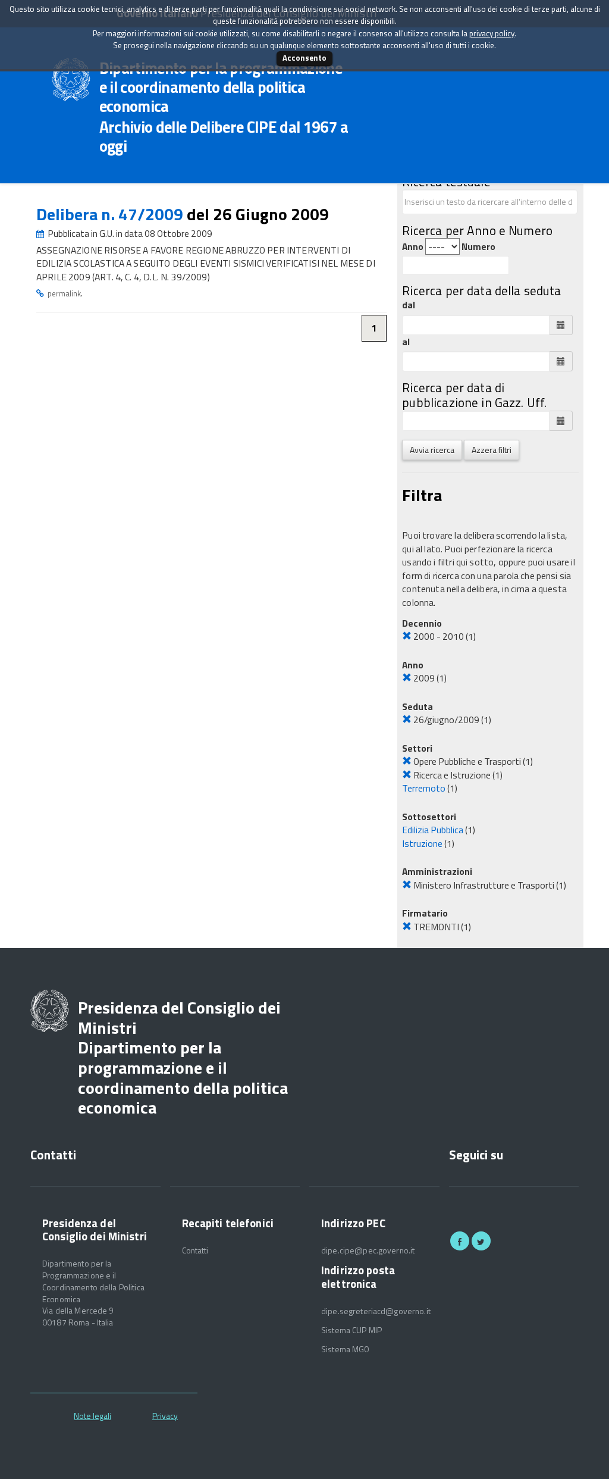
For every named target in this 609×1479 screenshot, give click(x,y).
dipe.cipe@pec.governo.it (368, 1250)
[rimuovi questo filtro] (407, 636)
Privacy (165, 1415)
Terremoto (423, 788)
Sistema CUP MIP (351, 1330)
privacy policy (491, 33)
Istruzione (422, 843)
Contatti (195, 1250)
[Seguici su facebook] (459, 1240)
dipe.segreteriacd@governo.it (376, 1311)
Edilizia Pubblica (432, 830)
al (406, 342)
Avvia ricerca (432, 449)
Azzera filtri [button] (491, 449)
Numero (478, 247)
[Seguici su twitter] (481, 1240)
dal (408, 305)
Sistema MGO (345, 1349)
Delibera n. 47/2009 (111, 214)
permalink (64, 293)
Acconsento (304, 58)
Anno (412, 247)
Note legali (92, 1415)
